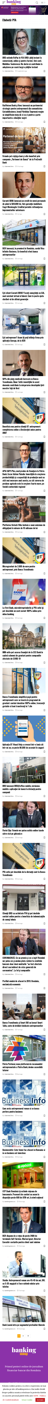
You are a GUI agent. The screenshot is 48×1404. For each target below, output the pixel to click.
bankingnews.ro (10, 1201)
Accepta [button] (40, 1400)
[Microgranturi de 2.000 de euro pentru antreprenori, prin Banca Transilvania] (24, 550)
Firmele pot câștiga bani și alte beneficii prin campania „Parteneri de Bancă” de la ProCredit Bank (22, 159)
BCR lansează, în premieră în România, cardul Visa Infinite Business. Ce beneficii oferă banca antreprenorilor (23, 251)
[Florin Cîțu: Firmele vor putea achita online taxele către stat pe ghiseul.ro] (24, 814)
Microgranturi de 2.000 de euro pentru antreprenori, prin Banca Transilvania (18, 568)
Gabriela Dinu (9, 71)
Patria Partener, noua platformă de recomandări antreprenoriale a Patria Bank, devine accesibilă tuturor (22, 1067)
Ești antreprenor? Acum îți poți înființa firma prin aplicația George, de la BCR (22, 339)
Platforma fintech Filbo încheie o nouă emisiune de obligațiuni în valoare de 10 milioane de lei (23, 526)
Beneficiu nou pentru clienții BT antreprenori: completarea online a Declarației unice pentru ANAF (21, 429)
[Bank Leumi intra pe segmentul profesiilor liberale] (24, 1309)
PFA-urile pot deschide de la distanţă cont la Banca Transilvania (23, 873)
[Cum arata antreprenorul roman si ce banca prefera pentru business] (24, 1093)
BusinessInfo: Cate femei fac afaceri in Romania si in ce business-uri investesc (23, 1151)
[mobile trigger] (4, 2)
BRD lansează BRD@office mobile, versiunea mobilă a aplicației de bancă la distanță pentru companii (21, 789)
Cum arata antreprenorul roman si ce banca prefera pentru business (20, 1110)
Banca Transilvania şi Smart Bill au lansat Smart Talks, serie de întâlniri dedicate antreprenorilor (22, 1024)
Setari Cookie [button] (27, 1400)
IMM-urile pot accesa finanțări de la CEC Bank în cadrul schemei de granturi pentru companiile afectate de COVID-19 (22, 655)
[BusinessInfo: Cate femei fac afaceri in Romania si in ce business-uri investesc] (24, 1134)
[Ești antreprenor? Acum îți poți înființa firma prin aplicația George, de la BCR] (24, 322)
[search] (37, 3)
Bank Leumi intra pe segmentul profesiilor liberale (23, 1324)
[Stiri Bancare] (14, 2)
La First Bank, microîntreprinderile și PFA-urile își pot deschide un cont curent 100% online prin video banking (22, 611)
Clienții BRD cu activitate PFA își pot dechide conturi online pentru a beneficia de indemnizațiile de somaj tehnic (23, 916)
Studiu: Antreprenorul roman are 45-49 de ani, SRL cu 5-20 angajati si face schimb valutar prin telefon (23, 1283)
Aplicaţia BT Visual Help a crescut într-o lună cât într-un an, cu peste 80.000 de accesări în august (23, 746)
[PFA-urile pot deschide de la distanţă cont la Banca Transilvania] (24, 856)
